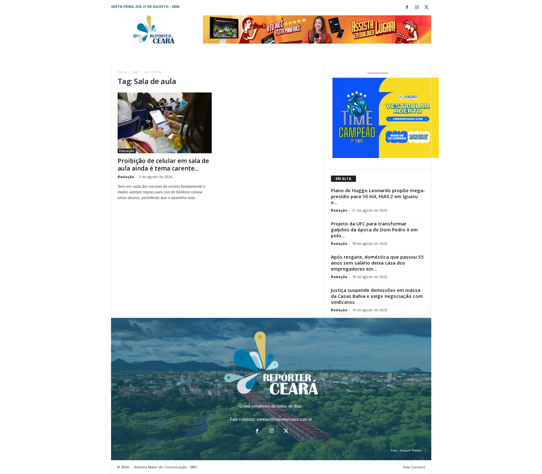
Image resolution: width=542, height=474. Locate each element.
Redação (126, 176)
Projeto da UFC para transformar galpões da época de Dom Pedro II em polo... (374, 229)
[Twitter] (426, 7)
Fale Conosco (414, 467)
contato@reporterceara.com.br (284, 419)
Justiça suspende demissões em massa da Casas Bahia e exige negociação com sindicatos (377, 296)
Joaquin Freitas (410, 450)
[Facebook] (407, 7)
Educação (126, 151)
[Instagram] (417, 7)
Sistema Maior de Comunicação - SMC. (166, 467)
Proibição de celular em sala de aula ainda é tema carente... (163, 164)
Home (122, 72)
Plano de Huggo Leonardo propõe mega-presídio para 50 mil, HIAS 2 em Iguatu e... (378, 196)
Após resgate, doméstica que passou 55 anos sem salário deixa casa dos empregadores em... (377, 263)
